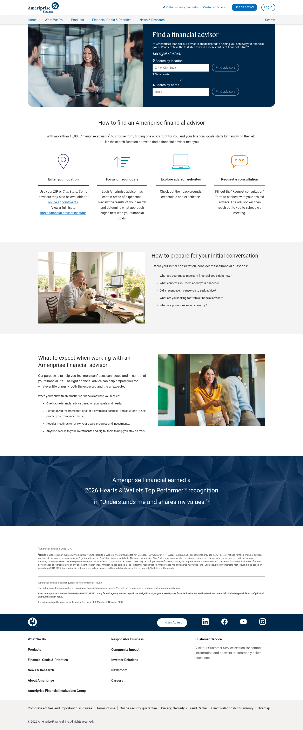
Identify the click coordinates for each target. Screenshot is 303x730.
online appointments (63, 202)
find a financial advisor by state (63, 213)
